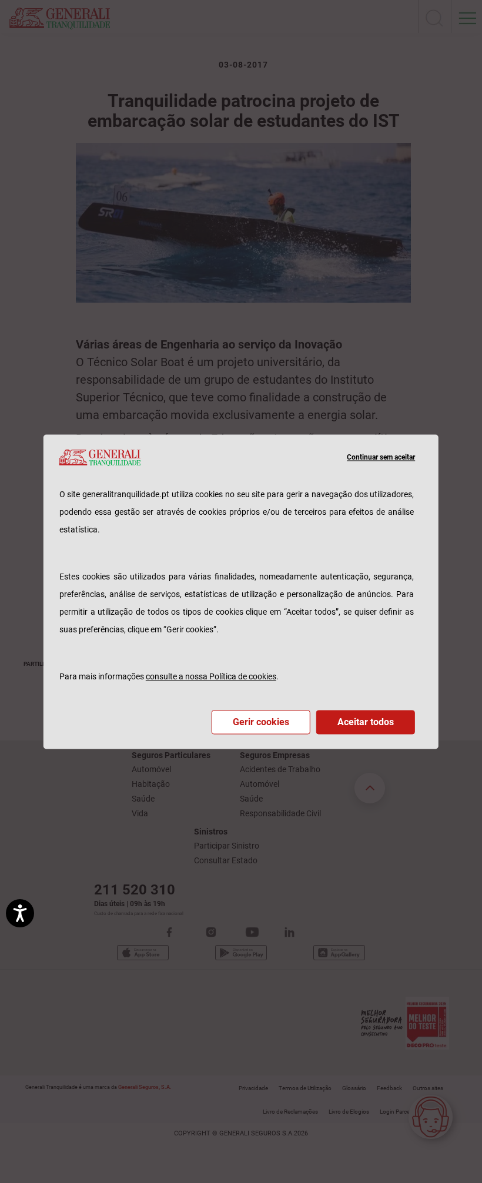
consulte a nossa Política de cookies (211, 676)
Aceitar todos (365, 722)
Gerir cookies (261, 722)
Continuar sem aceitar (381, 457)
